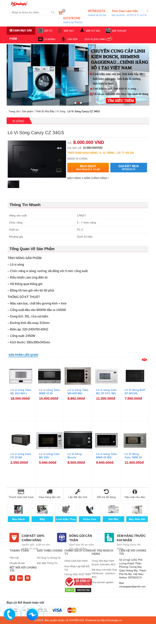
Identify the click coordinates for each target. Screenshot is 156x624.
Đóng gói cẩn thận (80, 538)
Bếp (42, 519)
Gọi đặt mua (129, 168)
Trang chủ (14, 111)
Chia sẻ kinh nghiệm (103, 582)
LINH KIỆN (72, 39)
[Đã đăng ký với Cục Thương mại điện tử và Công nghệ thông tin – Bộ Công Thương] (78, 581)
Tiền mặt (14, 557)
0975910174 (97, 13)
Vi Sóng (61, 111)
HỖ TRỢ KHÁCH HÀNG (102, 552)
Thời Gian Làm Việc (129, 12)
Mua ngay (88, 168)
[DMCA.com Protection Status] (78, 589)
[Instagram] (27, 578)
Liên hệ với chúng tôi (132, 552)
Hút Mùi (113, 519)
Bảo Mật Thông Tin (47, 563)
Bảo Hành (18, 519)
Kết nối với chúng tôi (23, 569)
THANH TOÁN (19, 550)
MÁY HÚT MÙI (93, 31)
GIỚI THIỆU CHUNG (50, 550)
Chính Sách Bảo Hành (76, 560)
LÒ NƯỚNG (49, 39)
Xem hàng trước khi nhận (131, 538)
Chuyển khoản (17, 563)
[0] (60, 13)
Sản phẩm (27, 111)
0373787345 (72, 20)
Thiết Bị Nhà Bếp (44, 111)
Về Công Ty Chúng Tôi (49, 557)
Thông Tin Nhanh (25, 205)
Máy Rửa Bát (137, 519)
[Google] (20, 578)
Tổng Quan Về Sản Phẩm (32, 249)
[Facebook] (12, 578)
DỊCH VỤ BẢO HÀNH (95, 39)
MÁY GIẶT (69, 31)
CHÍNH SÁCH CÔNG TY (78, 552)
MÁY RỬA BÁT (119, 31)
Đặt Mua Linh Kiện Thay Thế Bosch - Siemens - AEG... (104, 573)
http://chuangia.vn (111, 620)
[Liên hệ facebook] (32, 614)
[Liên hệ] (9, 614)
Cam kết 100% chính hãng (33, 538)
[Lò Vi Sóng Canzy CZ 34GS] (13, 187)
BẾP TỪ (48, 31)
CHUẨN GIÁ (76, 620)
